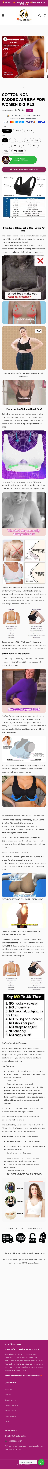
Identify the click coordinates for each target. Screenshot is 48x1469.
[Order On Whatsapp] (41, 1462)
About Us (8, 1389)
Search (8, 1395)
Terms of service (11, 1405)
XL (28, 140)
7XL (6, 151)
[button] (3, 15)
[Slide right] (29, 87)
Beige (18, 131)
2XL (36, 140)
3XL (6, 146)
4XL (15, 146)
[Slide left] (18, 87)
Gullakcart (26, 1464)
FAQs (7, 1422)
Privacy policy (10, 1416)
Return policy (10, 1411)
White (29, 131)
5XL (25, 146)
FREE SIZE (18, 151)
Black (6, 131)
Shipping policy (11, 1400)
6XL (34, 146)
